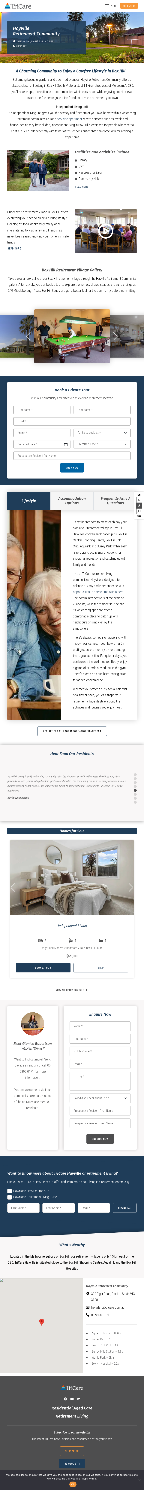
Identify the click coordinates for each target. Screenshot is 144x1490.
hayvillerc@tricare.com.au (107, 1307)
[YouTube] (72, 1399)
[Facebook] (65, 1399)
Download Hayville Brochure (31, 1191)
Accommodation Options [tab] (72, 500)
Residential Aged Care (72, 1408)
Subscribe (72, 1451)
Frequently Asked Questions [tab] (115, 500)
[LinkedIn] (79, 1399)
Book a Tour (129, 6)
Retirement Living (72, 1416)
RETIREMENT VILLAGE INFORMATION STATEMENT (72, 731)
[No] (139, 1480)
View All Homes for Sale (70, 990)
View (101, 967)
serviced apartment (69, 119)
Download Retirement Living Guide (35, 1197)
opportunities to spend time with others (98, 592)
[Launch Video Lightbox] (106, 231)
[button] (28, 336)
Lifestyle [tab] (29, 500)
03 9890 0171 (22, 46)
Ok (73, 1484)
